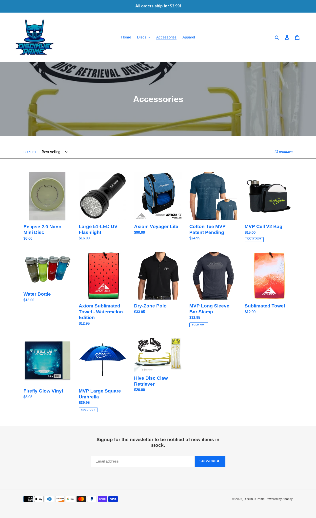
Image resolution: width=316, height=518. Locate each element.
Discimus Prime (254, 499)
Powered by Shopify (279, 499)
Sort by (29, 152)
